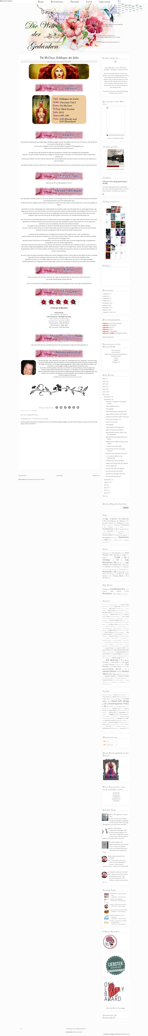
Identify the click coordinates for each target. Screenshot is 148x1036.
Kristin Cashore (115, 646)
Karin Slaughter (110, 644)
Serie (110, 540)
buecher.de (116, 793)
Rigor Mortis (117, 666)
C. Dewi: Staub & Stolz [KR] (113, 446)
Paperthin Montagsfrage (116, 899)
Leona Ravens (106, 650)
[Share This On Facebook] (57, 409)
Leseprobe (123, 531)
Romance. (107, 593)
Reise (114, 537)
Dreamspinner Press (118, 703)
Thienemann (123, 722)
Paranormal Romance (110, 569)
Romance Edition (122, 720)
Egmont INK (105, 708)
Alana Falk (117, 606)
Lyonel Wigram (118, 654)
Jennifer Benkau (125, 636)
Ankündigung (111, 521)
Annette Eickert (107, 612)
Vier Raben (115, 724)
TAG (116, 540)
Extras (89, 2)
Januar (106, 493)
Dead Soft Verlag (120, 701)
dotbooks (115, 728)
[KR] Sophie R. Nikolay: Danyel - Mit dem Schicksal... (116, 433)
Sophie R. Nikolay (110, 676)
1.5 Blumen (105, 294)
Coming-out (106, 589)
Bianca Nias (114, 614)
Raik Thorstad (109, 664)
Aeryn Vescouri (114, 604)
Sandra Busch (109, 671)
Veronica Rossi (106, 684)
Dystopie (116, 555)
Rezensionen (57, 2)
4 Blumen (105, 305)
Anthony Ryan (119, 612)
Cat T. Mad (125, 616)
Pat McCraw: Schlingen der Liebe (115, 474)
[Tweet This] (61, 409)
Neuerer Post (22, 475)
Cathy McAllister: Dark (112, 406)
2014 (104, 392)
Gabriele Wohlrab (106, 628)
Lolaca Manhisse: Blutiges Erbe (115, 427)
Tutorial (126, 540)
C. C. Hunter (125, 614)
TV (121, 540)
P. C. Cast (126, 658)
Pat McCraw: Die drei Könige (114, 471)
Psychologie (122, 569)
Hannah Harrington (124, 630)
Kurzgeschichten (124, 529)
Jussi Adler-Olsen (117, 642)
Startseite (59, 475)
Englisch (105, 557)
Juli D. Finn (126, 640)
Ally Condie (111, 610)
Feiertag (116, 525)
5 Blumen (105, 310)
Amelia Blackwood (122, 610)
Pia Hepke (126, 662)
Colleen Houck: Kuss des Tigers (115, 461)
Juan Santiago (117, 640)
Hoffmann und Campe (111, 716)
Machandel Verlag (110, 718)
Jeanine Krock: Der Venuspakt (114, 430)
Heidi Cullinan (109, 632)
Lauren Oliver (121, 648)
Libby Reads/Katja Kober (121, 650)
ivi (128, 728)
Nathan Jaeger (116, 658)
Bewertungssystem (108, 337)
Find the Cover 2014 (112, 422)
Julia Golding (108, 642)
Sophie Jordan (125, 674)
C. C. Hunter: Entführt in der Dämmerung (114, 457)
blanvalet (109, 726)
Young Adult (118, 576)
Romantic (107, 571)
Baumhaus (124, 695)
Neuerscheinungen (121, 535)
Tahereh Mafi (119, 680)
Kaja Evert (126, 642)
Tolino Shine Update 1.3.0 (113, 419)
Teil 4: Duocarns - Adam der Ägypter (59, 321)
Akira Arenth (108, 606)
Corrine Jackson (125, 624)
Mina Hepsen (105, 658)
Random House (110, 720)
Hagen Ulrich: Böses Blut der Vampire (117, 463)
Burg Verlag (106, 696)
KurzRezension (108, 529)
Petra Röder (115, 662)
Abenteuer (105, 553)
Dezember (107, 397)
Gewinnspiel (125, 525)
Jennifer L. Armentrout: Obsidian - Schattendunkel (118, 921)
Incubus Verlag (124, 716)
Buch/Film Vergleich (108, 523)
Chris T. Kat (126, 620)
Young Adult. (125, 594)
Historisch (117, 564)
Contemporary (116, 553)
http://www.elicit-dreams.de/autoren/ (69, 377)
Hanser (104, 714)
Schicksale (122, 572)
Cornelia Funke (113, 624)
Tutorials (74, 2)
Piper (127, 718)
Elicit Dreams (113, 710)
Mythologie (117, 567)
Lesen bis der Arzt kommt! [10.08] (118, 910)
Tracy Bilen (114, 682)
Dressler (111, 706)
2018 (104, 381)
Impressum (104, 2)
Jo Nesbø (123, 638)
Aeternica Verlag (106, 695)
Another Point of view (115, 93)
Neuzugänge (109, 409)
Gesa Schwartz (117, 628)
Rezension (124, 537)
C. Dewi (107, 616)
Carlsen (114, 697)
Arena (116, 695)
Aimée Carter (125, 604)
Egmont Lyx (117, 708)
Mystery (108, 567)
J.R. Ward (119, 634)
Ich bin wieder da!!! (111, 466)
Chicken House (123, 696)
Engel (124, 555)
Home (41, 2)
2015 (104, 389)
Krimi (127, 565)
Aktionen (125, 519)
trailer (106, 542)
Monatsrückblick (107, 535)
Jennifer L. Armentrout (112, 638)
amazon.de (116, 795)
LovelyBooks (116, 797)
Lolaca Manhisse (121, 652)
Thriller (119, 574)
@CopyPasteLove (124, 1034)
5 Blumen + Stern (107, 312)
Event (110, 525)
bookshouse (106, 728)
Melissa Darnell (123, 656)
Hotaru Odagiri (120, 632)
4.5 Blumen (105, 307)
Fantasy (107, 559)
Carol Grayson (116, 616)
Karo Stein (120, 644)
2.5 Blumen (105, 298)
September (107, 480)
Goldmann (122, 712)
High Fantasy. (115, 591)
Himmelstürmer (124, 714)
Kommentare (109, 745)
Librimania (116, 801)
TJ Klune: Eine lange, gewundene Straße (114, 182)
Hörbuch (111, 527)
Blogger (78, 1032)
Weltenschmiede (125, 724)
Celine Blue (120, 618)
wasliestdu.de (116, 799)
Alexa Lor (121, 608)
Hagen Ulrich (113, 630)
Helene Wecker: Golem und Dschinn (116, 414)
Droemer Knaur (121, 706)
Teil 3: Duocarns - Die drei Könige (59, 319)
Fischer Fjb (112, 712)
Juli (105, 485)
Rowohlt (104, 722)
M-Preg (127, 591)
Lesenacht (110, 531)
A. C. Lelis (105, 604)
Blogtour (122, 521)
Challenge (120, 523)
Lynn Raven (106, 654)
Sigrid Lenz (116, 674)
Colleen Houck (119, 622)
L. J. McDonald (125, 646)
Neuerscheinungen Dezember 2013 (116, 411)
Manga (121, 533)
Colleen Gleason (109, 622)
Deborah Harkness (111, 626)
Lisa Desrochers (109, 652)
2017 (104, 384)
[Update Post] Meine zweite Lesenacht (117, 417)
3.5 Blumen (105, 303)
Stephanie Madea (123, 676)
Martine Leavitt (112, 656)
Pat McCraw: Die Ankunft (113, 476)
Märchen (126, 567)
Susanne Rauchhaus (122, 678)
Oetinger (120, 718)
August (106, 482)
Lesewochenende (107, 533)
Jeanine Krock (114, 636)
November (107, 399)
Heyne (112, 714)
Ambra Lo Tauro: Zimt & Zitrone (118, 904)
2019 (104, 379)
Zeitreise (105, 578)
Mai (105, 490)
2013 (104, 394)
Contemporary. (117, 589)
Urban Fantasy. (117, 594)
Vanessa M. (123, 682)
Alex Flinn (112, 608)
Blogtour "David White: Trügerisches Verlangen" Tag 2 (117, 829)
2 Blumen (105, 296)
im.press (122, 728)
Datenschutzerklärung (76, 1029)
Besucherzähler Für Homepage (115, 1008)
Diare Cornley (122, 626)
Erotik (118, 557)
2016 (104, 386)
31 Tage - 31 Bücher (110, 519)
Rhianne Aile (120, 664)
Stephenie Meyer (109, 678)
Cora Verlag (116, 699)
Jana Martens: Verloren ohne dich (118, 872)
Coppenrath (106, 699)
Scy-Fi (104, 574)
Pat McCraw (112, 660)
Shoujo (112, 574)
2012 (104, 496)
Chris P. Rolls (114, 620)
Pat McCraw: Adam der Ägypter (115, 468)
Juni (105, 487)
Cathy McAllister (110, 618)
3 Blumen (105, 301)
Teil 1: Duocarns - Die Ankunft (59, 314)
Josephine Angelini (107, 640)
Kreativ (122, 527)
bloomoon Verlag (121, 726)
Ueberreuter (106, 724)
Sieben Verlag (113, 722)
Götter (120, 562)
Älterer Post (96, 475)
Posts (107, 741)
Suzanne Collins (107, 680)
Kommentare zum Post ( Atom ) (35, 479)
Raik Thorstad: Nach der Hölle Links (116, 453)
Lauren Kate (110, 648)
